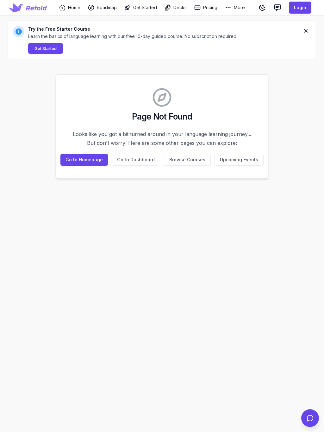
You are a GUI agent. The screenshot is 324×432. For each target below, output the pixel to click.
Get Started (45, 48)
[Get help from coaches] (310, 418)
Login (300, 7)
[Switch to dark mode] (262, 7)
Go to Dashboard (136, 159)
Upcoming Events (239, 159)
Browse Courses (187, 159)
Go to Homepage (84, 159)
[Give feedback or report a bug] (277, 7)
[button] (162, 40)
